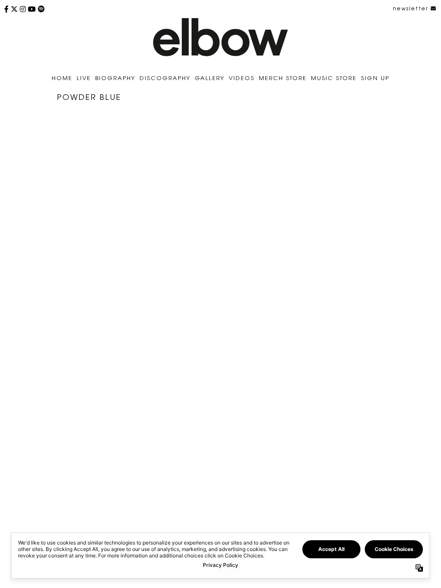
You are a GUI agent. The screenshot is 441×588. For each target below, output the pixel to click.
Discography (165, 78)
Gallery (209, 78)
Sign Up (375, 78)
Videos (242, 78)
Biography (115, 78)
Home (62, 78)
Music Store (334, 78)
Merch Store (283, 78)
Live (84, 78)
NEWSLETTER (412, 8)
